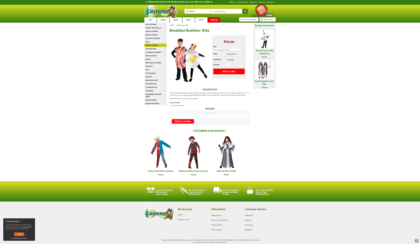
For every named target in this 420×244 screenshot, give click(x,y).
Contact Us (249, 225)
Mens (176, 19)
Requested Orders (152, 103)
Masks (147, 59)
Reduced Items (150, 100)
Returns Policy (216, 225)
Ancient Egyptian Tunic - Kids (264, 82)
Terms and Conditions (219, 220)
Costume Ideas (150, 49)
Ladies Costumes (151, 31)
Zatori (225, 242)
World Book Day (151, 80)
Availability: (217, 59)
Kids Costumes (150, 24)
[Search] (245, 11)
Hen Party (149, 66)
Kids (150, 19)
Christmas (149, 91)
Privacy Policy (216, 229)
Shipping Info (216, 215)
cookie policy (26, 227)
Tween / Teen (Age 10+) (153, 28)
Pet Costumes (150, 73)
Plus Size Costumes (152, 38)
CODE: (215, 54)
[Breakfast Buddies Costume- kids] (189, 60)
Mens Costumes (151, 35)
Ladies (163, 19)
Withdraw (248, 229)
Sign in (180, 214)
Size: (215, 46)
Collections (249, 215)
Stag (147, 70)
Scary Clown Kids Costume (160, 170)
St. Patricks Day (151, 87)
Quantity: (216, 64)
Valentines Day (151, 84)
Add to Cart (229, 71)
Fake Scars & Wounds (153, 63)
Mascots (148, 77)
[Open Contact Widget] (416, 241)
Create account (183, 219)
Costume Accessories (153, 52)
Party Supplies (151, 56)
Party (201, 19)
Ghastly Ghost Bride (226, 170)
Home (172, 25)
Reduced (214, 19)
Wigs (188, 19)
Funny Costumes (151, 45)
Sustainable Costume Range (153, 95)
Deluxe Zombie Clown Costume (193, 170)
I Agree (19, 234)
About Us (248, 220)
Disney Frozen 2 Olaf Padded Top (264, 52)
